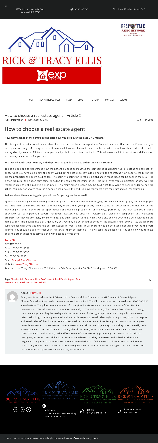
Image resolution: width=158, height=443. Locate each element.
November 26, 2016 (38, 119)
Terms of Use (72, 438)
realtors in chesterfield (33, 282)
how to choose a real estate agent (55, 279)
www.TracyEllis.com (27, 264)
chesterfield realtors (22, 279)
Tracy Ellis (10, 240)
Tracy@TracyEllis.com (24, 260)
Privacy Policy (91, 438)
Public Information (14, 119)
